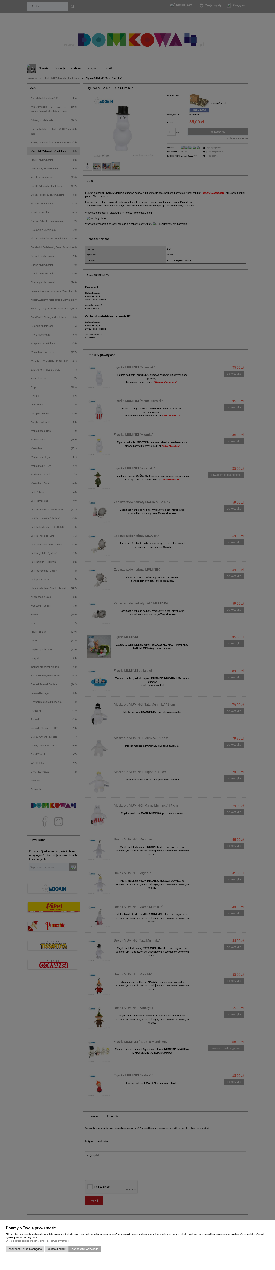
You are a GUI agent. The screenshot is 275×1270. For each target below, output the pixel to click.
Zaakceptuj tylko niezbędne (25, 1248)
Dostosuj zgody (57, 1248)
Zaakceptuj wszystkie (85, 1248)
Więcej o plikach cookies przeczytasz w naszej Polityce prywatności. (38, 1241)
